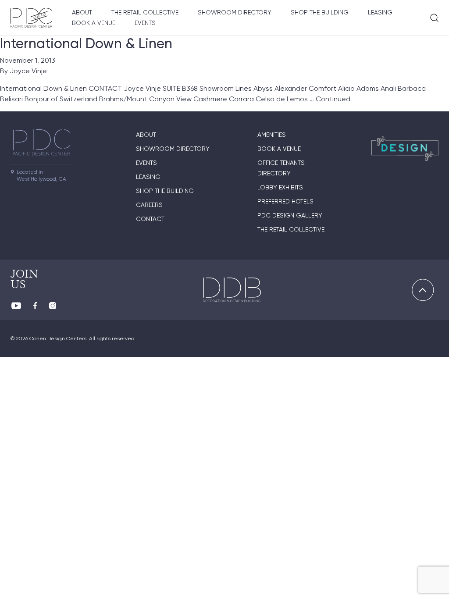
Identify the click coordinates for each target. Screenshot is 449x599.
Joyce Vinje (28, 71)
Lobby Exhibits (280, 187)
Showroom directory (234, 12)
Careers (149, 204)
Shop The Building (320, 12)
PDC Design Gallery (289, 215)
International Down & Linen (86, 43)
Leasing (380, 12)
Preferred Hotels (285, 201)
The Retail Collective (144, 12)
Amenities (271, 134)
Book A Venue (93, 22)
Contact (150, 218)
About (82, 12)
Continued (333, 99)
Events (145, 22)
